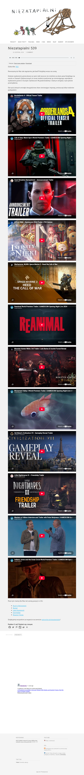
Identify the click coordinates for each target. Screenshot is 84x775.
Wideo (38, 42)
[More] (26, 627)
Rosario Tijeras (18, 615)
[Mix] (16, 627)
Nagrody (60, 42)
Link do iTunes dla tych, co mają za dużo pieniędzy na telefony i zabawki (54, 753)
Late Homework (18, 610)
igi (27, 762)
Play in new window (19, 63)
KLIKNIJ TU (34, 742)
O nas (43, 42)
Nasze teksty (22, 42)
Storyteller (17, 613)
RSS (17, 67)
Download (29, 63)
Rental (15, 608)
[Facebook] (9, 627)
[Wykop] (20, 627)
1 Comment (29, 52)
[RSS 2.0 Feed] (44, 740)
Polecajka (31, 42)
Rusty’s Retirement (19, 606)
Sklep (54, 42)
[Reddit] (23, 627)
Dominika (22, 762)
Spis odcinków (69, 42)
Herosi (49, 42)
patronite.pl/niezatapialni (51, 620)
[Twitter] (13, 627)
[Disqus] (42, 660)
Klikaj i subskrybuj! (50, 740)
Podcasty (13, 42)
